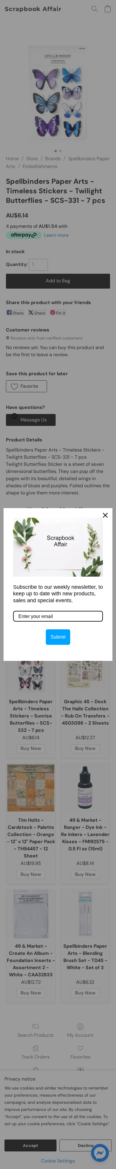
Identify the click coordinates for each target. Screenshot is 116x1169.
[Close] (105, 515)
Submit (58, 636)
